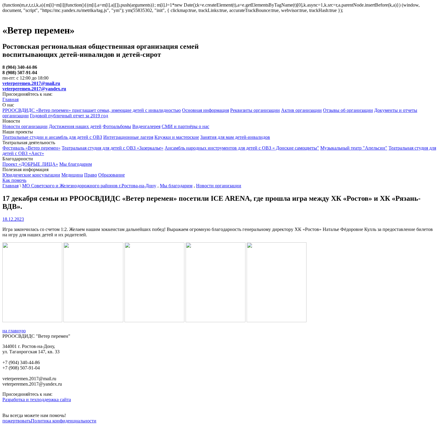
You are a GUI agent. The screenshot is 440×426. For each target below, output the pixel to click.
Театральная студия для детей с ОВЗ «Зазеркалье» (112, 147)
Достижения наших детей (75, 126)
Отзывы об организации (348, 110)
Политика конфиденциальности (63, 420)
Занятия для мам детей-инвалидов (235, 137)
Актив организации (301, 110)
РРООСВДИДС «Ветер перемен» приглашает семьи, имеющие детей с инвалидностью (91, 110)
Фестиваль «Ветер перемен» (31, 147)
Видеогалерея (146, 126)
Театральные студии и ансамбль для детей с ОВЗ (52, 137)
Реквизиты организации (255, 110)
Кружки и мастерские (176, 137)
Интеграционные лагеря (128, 137)
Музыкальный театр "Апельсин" (353, 147)
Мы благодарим (75, 164)
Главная (10, 99)
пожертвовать (16, 420)
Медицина (72, 174)
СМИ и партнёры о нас (185, 126)
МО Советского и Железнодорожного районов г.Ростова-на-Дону (89, 185)
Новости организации (25, 126)
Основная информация (205, 110)
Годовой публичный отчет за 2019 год (69, 115)
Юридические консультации (31, 174)
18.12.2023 (13, 219)
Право (90, 174)
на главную (14, 330)
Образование (111, 174)
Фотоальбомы (117, 126)
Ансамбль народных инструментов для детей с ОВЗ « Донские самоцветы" (242, 147)
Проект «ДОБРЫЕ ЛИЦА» (30, 164)
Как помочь (14, 180)
